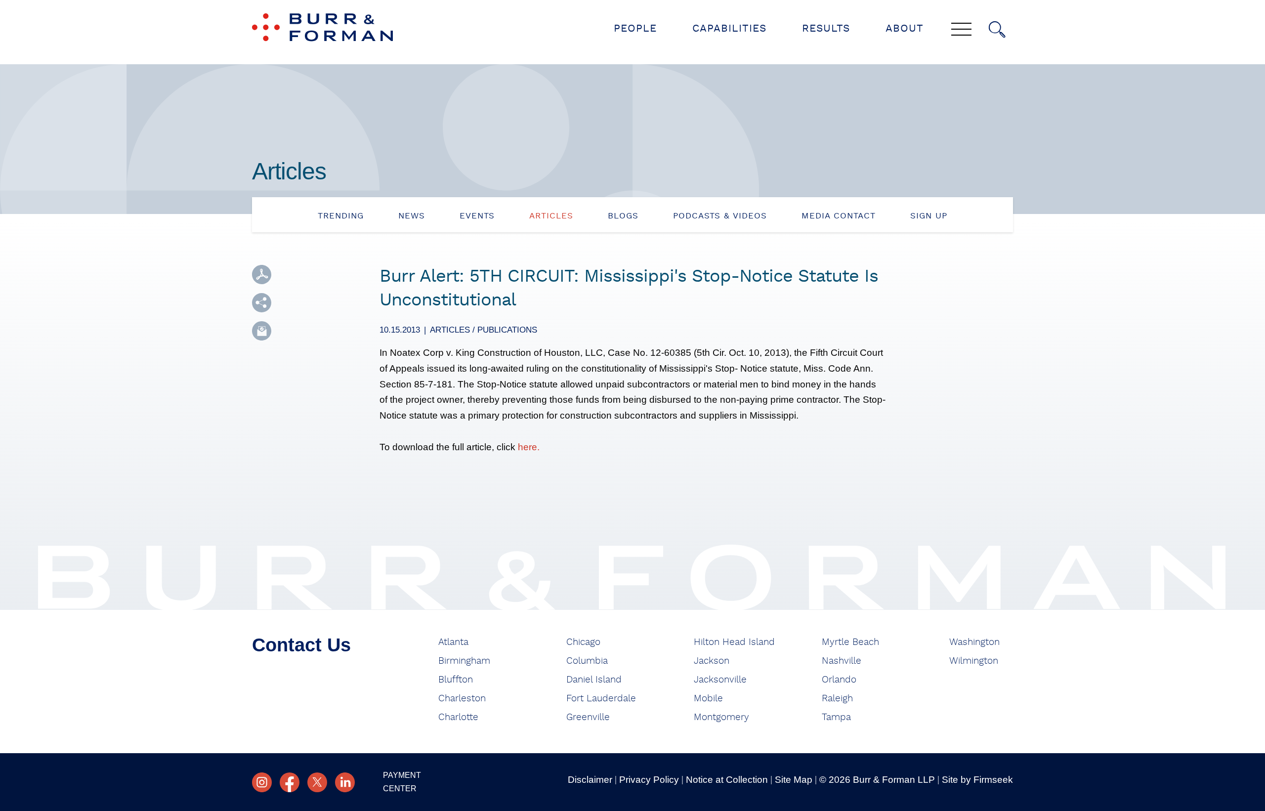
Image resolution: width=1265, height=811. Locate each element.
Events (477, 216)
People (635, 28)
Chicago (583, 642)
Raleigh (837, 698)
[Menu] (961, 30)
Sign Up (928, 216)
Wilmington (973, 661)
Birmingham (464, 661)
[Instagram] (262, 782)
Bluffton (455, 679)
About (905, 28)
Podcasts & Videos (720, 216)
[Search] (997, 29)
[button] (261, 302)
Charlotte (458, 717)
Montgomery (721, 717)
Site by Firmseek (977, 779)
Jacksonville (720, 679)
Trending (341, 216)
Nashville (841, 661)
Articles (551, 216)
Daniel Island (594, 679)
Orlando (839, 679)
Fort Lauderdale (601, 698)
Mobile (708, 698)
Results (826, 28)
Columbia (587, 661)
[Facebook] (289, 782)
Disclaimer (590, 779)
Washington (974, 642)
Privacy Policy (649, 779)
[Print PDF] (261, 274)
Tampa (836, 717)
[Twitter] (317, 782)
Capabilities (729, 28)
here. (529, 447)
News (411, 216)
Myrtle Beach (850, 642)
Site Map (793, 779)
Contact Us (301, 645)
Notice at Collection (727, 779)
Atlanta (453, 642)
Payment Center (402, 782)
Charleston (462, 698)
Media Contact (838, 216)
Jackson (711, 661)
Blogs (623, 216)
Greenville (588, 717)
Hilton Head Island (734, 642)
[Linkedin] (345, 782)
